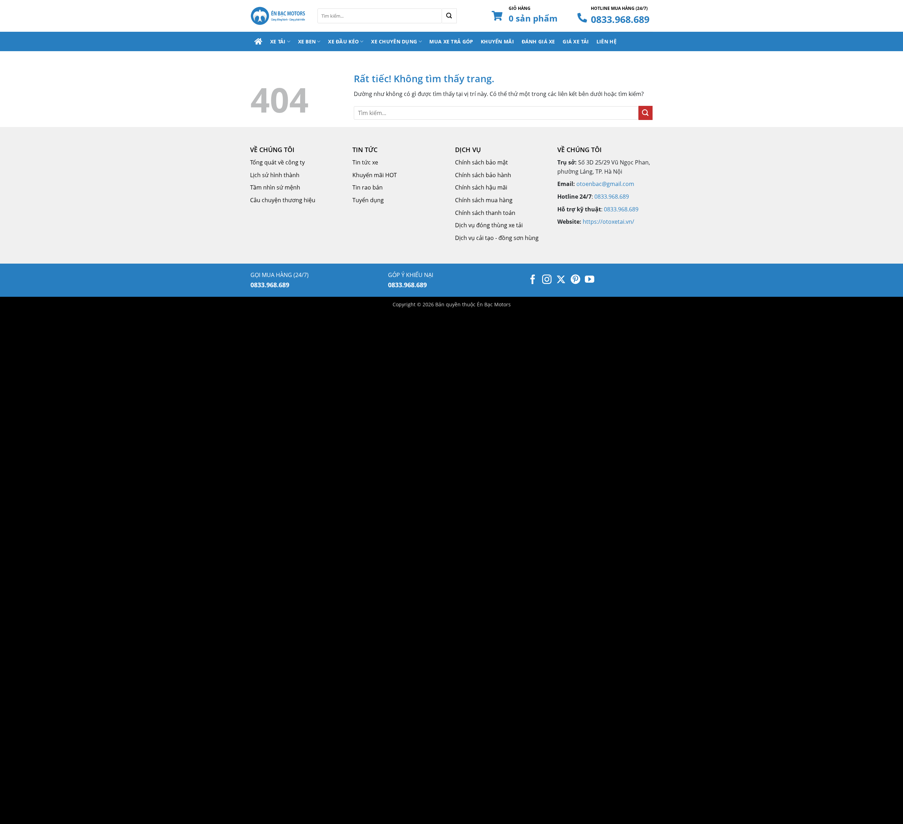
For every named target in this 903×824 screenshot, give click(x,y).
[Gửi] (449, 15)
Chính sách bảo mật (481, 162)
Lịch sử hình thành (274, 175)
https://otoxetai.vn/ (608, 221)
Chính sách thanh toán (485, 213)
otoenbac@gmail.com (605, 184)
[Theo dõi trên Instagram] (547, 280)
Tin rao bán (367, 187)
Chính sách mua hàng (484, 200)
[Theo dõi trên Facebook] (533, 280)
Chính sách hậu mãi (481, 187)
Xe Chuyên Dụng (394, 41)
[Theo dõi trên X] (561, 280)
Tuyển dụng (368, 200)
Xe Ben (307, 41)
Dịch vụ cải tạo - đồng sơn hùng (497, 238)
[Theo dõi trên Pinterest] (575, 280)
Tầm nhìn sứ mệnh (275, 187)
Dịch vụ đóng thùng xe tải (489, 225)
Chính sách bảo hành (483, 175)
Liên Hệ (606, 41)
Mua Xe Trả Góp (451, 41)
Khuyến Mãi (497, 41)
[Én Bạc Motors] (278, 16)
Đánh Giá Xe (538, 41)
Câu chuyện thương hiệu (282, 200)
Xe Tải (278, 41)
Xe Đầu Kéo (343, 41)
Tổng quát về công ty (277, 162)
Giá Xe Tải (576, 41)
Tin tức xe (365, 162)
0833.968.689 (620, 19)
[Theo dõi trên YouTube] (589, 280)
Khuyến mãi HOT (374, 175)
